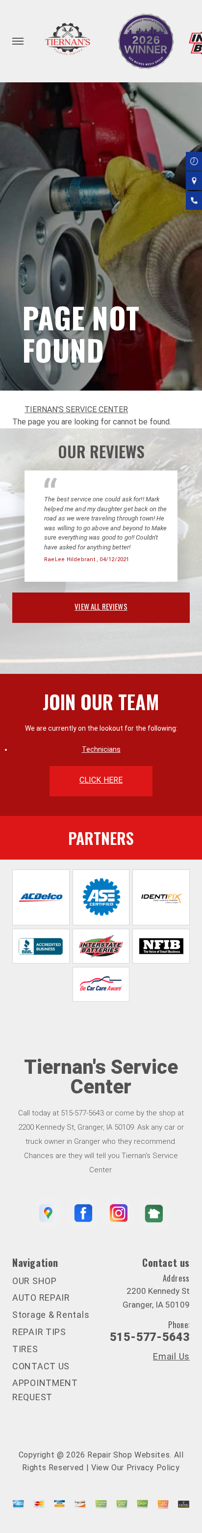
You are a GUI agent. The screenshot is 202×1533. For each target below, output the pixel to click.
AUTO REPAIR (41, 1297)
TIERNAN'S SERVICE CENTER (76, 409)
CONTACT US (41, 1366)
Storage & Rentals (50, 1315)
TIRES (25, 1349)
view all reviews (101, 606)
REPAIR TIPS (39, 1332)
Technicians (101, 749)
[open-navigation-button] (18, 41)
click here (101, 780)
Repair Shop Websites (128, 1454)
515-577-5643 (82, 1113)
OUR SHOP (34, 1281)
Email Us (171, 1356)
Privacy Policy (153, 1467)
